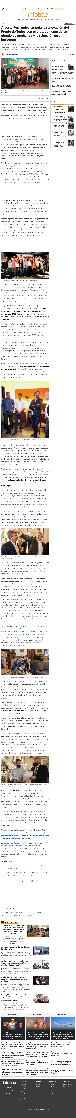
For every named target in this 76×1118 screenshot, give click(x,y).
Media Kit (52, 1096)
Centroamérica (23, 1098)
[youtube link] (6, 1094)
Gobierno (27, 912)
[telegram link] (9, 1094)
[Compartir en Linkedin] (39, 98)
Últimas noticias (27, 915)
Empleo (38, 1086)
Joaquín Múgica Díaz (12, 54)
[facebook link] (6, 1090)
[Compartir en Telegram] (42, 98)
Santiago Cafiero (6, 915)
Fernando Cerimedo (54, 19)
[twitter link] (9, 1090)
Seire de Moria (25, 19)
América (24, 1084)
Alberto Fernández (7, 912)
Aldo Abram (46, 19)
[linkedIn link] (13, 1094)
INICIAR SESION (70, 8)
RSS (24, 1103)
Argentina (24, 9)
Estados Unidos (32, 9)
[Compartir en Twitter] (36, 98)
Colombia (40, 9)
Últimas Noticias (24, 1100)
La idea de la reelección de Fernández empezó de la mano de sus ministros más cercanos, (24, 332)
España (47, 9)
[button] (2, 9)
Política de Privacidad (66, 1086)
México (52, 9)
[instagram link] (13, 1090)
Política (3, 23)
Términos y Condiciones (66, 1084)
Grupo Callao (18, 912)
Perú (24, 1096)
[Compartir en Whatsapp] (29, 98)
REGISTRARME (59, 8)
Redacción (38, 1084)
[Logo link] (38, 14)
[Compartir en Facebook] (32, 98)
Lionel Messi (32, 19)
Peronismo (17, 915)
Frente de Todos (37, 912)
